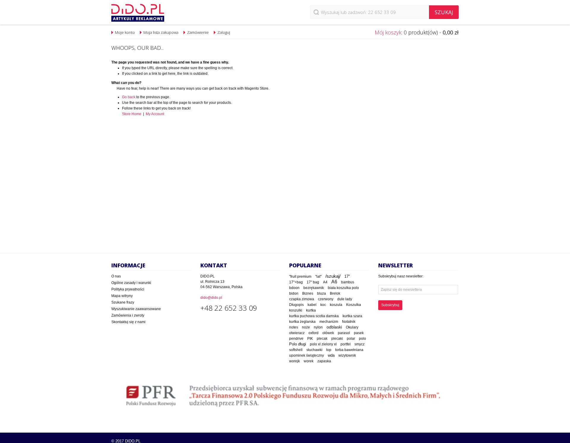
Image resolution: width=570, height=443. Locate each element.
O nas (116, 276)
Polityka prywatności (127, 289)
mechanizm (328, 322)
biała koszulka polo (343, 288)
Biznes (307, 293)
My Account (155, 114)
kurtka (311, 310)
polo (362, 338)
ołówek (328, 333)
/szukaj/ (333, 276)
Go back (128, 97)
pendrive (296, 338)
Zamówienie (198, 32)
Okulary (352, 327)
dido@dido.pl (211, 298)
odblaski (334, 327)
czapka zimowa (301, 299)
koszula (336, 305)
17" (347, 276)
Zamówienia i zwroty (127, 315)
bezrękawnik (313, 288)
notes (293, 327)
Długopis (296, 305)
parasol (344, 333)
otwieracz (297, 333)
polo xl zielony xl (323, 344)
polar (351, 338)
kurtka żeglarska (302, 321)
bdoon (294, 288)
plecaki (337, 338)
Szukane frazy (122, 302)
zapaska (324, 361)
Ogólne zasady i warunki (131, 283)
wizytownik (347, 355)
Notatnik (348, 321)
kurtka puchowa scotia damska (314, 316)
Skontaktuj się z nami (128, 322)
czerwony (325, 299)
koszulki (295, 310)
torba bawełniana (349, 350)
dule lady (344, 299)
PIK (310, 338)
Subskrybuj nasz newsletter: (400, 276)
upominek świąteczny (306, 355)
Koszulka (353, 305)
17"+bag (296, 282)
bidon (293, 293)
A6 (334, 281)
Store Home (131, 114)
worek (309, 361)
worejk (294, 361)
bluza (321, 293)
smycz (359, 344)
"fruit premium (300, 276)
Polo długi (297, 344)
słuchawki (314, 350)
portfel (346, 344)
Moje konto (125, 32)
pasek (359, 333)
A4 (325, 282)
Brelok (335, 293)
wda (331, 355)
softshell (296, 350)
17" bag (313, 282)
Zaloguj (223, 32)
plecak (322, 338)
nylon (318, 327)
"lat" (318, 276)
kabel (312, 305)
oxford (313, 333)
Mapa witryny (122, 296)
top (328, 350)
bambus (347, 282)
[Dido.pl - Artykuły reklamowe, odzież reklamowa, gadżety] (137, 13)
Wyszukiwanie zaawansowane (136, 309)
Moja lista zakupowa (160, 32)
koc (323, 305)
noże (306, 327)
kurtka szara (352, 316)
